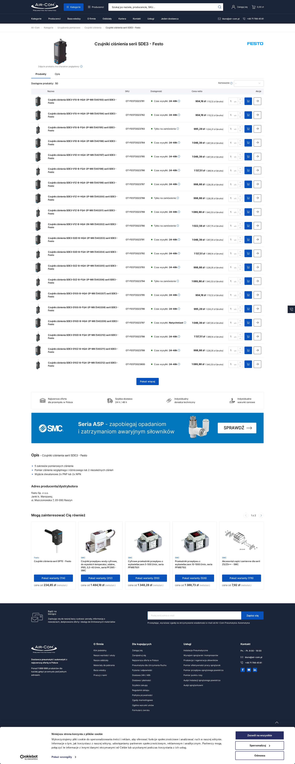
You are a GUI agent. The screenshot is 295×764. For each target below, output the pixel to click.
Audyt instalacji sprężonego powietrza (202, 680)
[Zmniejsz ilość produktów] (240, 103)
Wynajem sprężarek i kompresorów (201, 655)
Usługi (151, 18)
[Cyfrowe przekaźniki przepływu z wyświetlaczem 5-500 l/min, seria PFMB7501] (147, 541)
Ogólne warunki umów (143, 705)
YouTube (249, 669)
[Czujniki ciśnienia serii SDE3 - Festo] (60, 51)
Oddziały (107, 18)
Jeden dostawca (169, 18)
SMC (83, 557)
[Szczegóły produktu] (257, 101)
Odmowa (259, 755)
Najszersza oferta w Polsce (145, 660)
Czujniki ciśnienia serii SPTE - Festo (52, 561)
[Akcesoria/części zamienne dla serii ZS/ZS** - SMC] (241, 541)
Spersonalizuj (258, 745)
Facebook (242, 669)
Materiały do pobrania (104, 665)
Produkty (41, 74)
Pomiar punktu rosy (193, 675)
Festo (36, 557)
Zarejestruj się (139, 655)
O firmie (91, 18)
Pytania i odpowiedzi (142, 670)
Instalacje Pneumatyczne (196, 650)
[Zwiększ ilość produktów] (240, 99)
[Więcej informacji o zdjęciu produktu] (81, 66)
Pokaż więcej (147, 381)
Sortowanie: (224, 83)
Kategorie (75, 7)
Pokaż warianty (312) (100, 578)
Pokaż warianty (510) (147, 578)
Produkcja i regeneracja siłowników (201, 660)
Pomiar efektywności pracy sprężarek (202, 665)
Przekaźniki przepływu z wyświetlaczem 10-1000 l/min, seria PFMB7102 (193, 564)
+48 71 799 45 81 (255, 18)
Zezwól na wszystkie (259, 735)
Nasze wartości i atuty (104, 655)
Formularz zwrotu (141, 710)
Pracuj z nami (100, 675)
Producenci (98, 7)
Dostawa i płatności (141, 680)
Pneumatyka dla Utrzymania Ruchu (149, 665)
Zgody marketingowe (142, 700)
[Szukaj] (219, 7)
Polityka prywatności (142, 695)
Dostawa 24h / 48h (141, 675)
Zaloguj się (137, 650)
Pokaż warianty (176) (242, 578)
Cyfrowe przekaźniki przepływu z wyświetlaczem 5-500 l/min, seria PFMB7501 (146, 564)
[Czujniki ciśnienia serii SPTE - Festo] (53, 541)
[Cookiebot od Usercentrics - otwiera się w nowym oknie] (29, 757)
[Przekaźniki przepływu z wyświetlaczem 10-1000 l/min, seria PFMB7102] (194, 541)
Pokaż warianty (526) (194, 578)
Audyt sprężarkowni (193, 685)
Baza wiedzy (74, 18)
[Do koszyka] (248, 101)
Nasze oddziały (101, 660)
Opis (57, 74)
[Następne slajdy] (261, 515)
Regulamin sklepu (140, 690)
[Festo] (255, 47)
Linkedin (255, 669)
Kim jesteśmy (100, 650)
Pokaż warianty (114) (53, 578)
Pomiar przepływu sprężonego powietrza (203, 670)
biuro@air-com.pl (231, 18)
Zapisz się (252, 615)
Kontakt (137, 18)
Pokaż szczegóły (62, 757)
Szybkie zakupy (140, 685)
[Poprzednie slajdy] (245, 515)
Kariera (122, 18)
